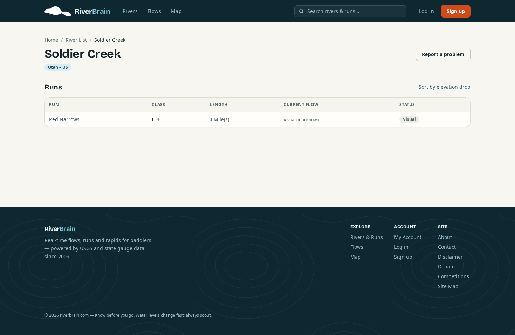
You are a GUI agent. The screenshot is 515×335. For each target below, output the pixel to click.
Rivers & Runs (366, 237)
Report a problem (443, 54)
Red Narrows (64, 119)
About (445, 237)
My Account (407, 237)
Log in (426, 11)
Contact (447, 247)
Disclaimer (450, 256)
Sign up (456, 11)
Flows (154, 11)
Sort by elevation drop (445, 86)
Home (51, 39)
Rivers (130, 11)
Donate (446, 266)
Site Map (448, 286)
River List (76, 39)
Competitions (453, 276)
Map (176, 11)
